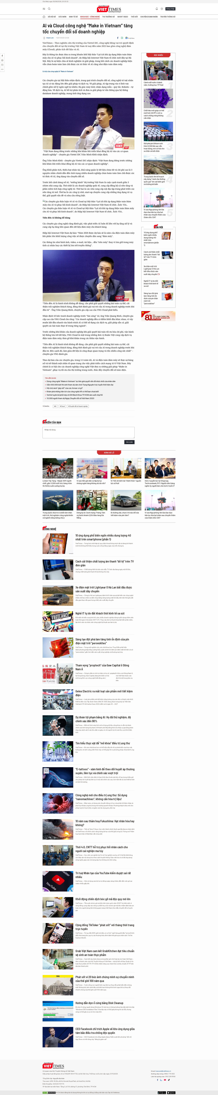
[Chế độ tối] (161, 8)
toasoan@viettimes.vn (163, 1071)
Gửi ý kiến (129, 442)
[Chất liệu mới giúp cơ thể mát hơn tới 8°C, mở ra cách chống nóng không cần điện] (158, 98)
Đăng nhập (170, 9)
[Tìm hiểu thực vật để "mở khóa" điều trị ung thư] (58, 751)
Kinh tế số (73, 17)
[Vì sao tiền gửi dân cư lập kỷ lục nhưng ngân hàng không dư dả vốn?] (92, 468)
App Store (162, 1092)
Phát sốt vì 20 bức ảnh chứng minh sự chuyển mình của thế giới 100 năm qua (105, 978)
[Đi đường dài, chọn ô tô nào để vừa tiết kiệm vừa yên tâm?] (126, 500)
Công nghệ (50, 529)
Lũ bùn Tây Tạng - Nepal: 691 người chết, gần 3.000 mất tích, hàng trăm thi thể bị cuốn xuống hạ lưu (57, 483)
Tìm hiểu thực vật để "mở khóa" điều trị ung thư (103, 743)
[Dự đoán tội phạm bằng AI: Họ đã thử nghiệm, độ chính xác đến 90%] (58, 725)
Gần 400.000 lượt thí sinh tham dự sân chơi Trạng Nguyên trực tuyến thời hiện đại (80, 385)
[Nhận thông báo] (156, 8)
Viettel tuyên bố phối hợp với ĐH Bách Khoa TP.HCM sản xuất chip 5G (75, 395)
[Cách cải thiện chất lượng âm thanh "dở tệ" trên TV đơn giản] (167, 255)
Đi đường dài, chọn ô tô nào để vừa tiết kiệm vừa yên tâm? (125, 514)
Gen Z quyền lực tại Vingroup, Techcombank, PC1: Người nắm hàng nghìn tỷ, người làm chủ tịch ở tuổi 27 (160, 483)
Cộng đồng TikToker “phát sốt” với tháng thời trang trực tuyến (105, 927)
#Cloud (62, 406)
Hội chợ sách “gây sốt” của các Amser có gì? (65, 388)
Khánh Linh (50, 38)
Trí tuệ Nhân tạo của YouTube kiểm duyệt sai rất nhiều (103, 875)
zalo (161, 1080)
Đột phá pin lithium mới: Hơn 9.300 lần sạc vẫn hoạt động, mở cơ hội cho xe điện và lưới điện (154, 147)
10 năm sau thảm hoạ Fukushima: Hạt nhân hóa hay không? (105, 823)
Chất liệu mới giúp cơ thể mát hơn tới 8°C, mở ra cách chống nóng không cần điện (154, 114)
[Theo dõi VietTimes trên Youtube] (165, 1080)
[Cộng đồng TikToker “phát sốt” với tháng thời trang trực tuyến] (58, 933)
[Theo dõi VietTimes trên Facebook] (158, 1080)
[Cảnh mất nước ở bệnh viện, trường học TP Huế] (158, 70)
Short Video (122, 17)
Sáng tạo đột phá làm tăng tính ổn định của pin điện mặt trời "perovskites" (151, 298)
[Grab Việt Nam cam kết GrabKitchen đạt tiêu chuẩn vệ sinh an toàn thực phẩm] (58, 959)
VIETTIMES (109, 8)
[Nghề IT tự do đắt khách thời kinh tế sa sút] (167, 284)
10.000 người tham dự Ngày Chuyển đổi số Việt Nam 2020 (70, 398)
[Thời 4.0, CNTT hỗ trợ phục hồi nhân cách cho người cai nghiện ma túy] (58, 855)
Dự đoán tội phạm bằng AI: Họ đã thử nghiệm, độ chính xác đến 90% (103, 719)
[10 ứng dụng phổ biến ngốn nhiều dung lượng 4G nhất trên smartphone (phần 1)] (167, 236)
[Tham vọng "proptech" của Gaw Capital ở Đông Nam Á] (58, 673)
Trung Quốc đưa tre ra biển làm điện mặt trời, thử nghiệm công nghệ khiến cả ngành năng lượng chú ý (58, 515)
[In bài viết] (122, 38)
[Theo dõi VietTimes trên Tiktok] (169, 1080)
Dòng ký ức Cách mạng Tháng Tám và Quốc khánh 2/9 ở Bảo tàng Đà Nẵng (91, 515)
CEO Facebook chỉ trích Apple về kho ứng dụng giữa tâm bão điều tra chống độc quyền (105, 1030)
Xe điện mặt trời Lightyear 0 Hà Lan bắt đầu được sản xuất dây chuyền (151, 270)
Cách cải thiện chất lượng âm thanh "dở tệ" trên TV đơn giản (152, 256)
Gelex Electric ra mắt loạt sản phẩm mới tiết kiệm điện (104, 693)
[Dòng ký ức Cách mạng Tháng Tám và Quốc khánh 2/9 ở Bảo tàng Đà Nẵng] (92, 500)
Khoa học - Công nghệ (90, 17)
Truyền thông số (167, 17)
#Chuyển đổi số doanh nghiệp (78, 406)
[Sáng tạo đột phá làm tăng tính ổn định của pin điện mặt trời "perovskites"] (167, 296)
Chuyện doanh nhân (149, 17)
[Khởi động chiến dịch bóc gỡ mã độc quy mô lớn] (58, 907)
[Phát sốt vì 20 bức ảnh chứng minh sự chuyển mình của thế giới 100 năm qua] (58, 985)
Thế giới (134, 17)
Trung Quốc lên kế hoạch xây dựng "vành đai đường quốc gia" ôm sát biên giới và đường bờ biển (154, 180)
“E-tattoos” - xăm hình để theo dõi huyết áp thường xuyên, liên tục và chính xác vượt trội (105, 771)
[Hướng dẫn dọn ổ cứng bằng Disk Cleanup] (58, 1011)
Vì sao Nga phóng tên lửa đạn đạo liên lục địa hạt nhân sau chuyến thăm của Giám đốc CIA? (155, 213)
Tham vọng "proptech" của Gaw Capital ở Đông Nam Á (102, 667)
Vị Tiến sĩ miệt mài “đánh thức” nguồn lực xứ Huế (126, 482)
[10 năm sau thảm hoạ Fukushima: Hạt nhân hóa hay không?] (58, 829)
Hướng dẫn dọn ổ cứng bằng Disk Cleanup (99, 1003)
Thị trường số (108, 17)
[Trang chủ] (44, 17)
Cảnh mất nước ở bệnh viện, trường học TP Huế (153, 83)
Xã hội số (52, 17)
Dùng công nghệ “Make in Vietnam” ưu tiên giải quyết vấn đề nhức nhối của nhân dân (81, 381)
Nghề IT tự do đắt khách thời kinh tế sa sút (151, 283)
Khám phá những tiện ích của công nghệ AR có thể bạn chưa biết (73, 392)
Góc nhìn (62, 17)
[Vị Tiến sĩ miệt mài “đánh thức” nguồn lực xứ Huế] (126, 468)
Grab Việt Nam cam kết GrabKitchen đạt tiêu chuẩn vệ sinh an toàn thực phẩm (105, 953)
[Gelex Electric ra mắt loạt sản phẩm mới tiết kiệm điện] (58, 699)
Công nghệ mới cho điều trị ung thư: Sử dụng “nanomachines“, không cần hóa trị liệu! (101, 797)
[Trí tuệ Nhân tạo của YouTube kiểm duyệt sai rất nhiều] (58, 881)
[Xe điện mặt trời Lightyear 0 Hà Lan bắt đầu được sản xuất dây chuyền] (167, 269)
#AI (55, 406)
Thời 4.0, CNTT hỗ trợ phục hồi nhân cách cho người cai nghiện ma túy (102, 849)
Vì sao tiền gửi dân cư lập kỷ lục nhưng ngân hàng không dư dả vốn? (91, 482)
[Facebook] (118, 38)
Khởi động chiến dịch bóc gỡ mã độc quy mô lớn (103, 899)
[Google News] (130, 38)
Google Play (171, 1092)
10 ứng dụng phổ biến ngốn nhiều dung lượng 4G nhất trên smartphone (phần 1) (151, 238)
